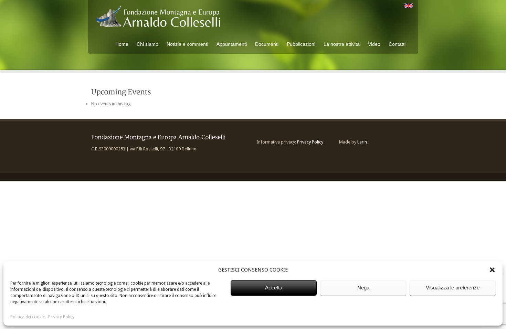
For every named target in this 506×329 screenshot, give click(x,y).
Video (374, 44)
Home (121, 44)
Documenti (266, 44)
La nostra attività (342, 44)
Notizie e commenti (187, 44)
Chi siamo (147, 44)
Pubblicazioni (301, 44)
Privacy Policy (61, 317)
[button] (492, 269)
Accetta (273, 287)
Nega (363, 287)
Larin (362, 142)
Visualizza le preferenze (452, 287)
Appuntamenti (232, 44)
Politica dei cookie (27, 317)
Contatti (397, 44)
